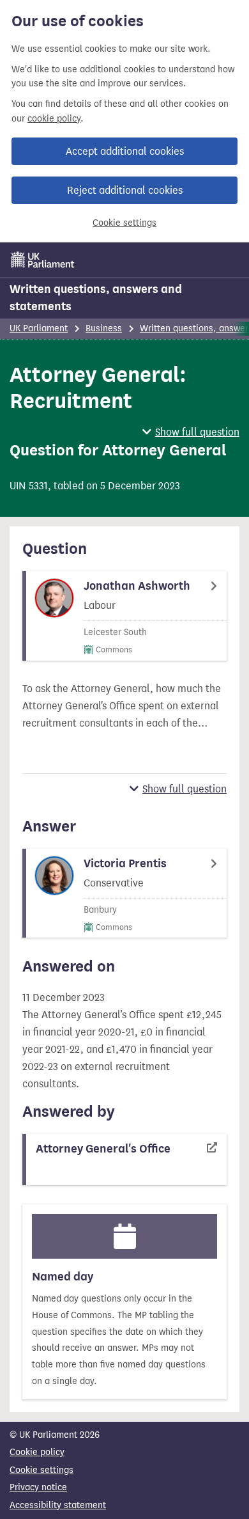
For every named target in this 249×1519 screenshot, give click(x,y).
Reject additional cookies (125, 190)
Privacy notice (38, 1487)
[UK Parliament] (43, 260)
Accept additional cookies (125, 151)
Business (104, 328)
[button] (190, 432)
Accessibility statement (58, 1505)
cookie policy (53, 118)
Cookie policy (37, 1452)
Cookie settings (124, 222)
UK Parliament (39, 328)
